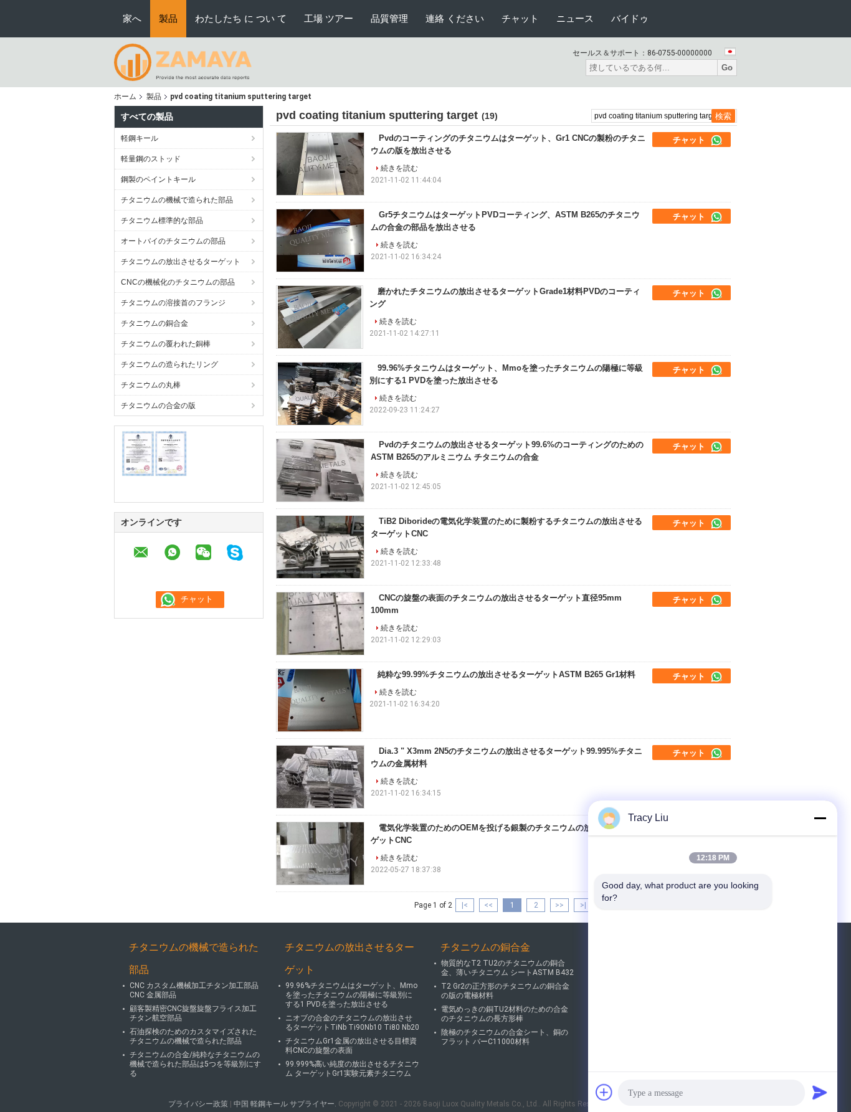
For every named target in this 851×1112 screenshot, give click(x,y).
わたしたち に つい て (241, 18)
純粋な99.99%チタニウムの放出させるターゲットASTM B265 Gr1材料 (506, 674)
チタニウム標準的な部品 (162, 220)
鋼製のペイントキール (158, 179)
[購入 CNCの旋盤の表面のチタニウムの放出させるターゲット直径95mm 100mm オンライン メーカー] (320, 623)
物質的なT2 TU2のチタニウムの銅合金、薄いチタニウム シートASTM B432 (507, 968)
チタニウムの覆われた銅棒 (166, 344)
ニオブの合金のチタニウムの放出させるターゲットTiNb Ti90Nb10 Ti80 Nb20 (352, 1023)
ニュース (575, 18)
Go (727, 67)
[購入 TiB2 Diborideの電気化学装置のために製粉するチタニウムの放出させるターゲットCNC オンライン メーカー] (320, 547)
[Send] (820, 1092)
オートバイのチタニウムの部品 (173, 241)
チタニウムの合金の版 (158, 405)
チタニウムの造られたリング (169, 364)
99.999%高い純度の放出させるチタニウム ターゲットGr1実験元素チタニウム (352, 1069)
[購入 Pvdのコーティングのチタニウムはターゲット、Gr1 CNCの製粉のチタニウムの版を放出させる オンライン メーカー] (320, 164)
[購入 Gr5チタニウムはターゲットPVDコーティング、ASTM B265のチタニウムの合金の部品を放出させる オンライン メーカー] (320, 240)
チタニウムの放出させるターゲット (180, 261)
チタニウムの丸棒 (151, 385)
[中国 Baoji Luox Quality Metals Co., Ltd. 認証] (155, 453)
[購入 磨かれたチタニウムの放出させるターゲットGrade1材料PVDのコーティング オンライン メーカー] (319, 317)
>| (583, 905)
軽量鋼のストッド (151, 158)
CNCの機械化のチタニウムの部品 (178, 282)
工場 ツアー (328, 18)
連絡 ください (455, 18)
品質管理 (389, 18)
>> (559, 905)
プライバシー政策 (198, 1104)
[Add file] (604, 1092)
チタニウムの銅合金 (154, 323)
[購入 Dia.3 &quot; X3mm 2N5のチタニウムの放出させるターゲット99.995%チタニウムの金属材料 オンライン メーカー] (320, 777)
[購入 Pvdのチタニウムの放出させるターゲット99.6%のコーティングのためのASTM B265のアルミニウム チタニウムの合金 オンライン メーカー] (320, 470)
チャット (520, 18)
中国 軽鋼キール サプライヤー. (286, 1104)
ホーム (125, 96)
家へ (132, 18)
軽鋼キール (139, 138)
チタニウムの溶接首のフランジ (173, 302)
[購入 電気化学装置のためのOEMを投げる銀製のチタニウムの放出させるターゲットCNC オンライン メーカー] (320, 853)
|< (465, 905)
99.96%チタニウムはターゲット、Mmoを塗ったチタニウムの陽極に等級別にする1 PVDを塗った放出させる (351, 995)
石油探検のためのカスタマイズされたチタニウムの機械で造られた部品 (193, 1036)
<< (488, 905)
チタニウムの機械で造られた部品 (177, 200)
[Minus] (819, 817)
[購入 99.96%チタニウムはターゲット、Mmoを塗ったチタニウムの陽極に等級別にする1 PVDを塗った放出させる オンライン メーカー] (319, 393)
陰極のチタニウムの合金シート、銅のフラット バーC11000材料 (504, 1037)
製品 (168, 18)
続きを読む (399, 168)
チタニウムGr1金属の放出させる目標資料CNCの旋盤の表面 (351, 1046)
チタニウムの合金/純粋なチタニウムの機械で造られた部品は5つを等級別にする (195, 1064)
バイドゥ (630, 18)
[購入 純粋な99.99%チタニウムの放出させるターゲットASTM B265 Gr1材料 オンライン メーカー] (319, 700)
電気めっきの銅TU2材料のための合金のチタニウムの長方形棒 (504, 1014)
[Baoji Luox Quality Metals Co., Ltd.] (183, 61)
